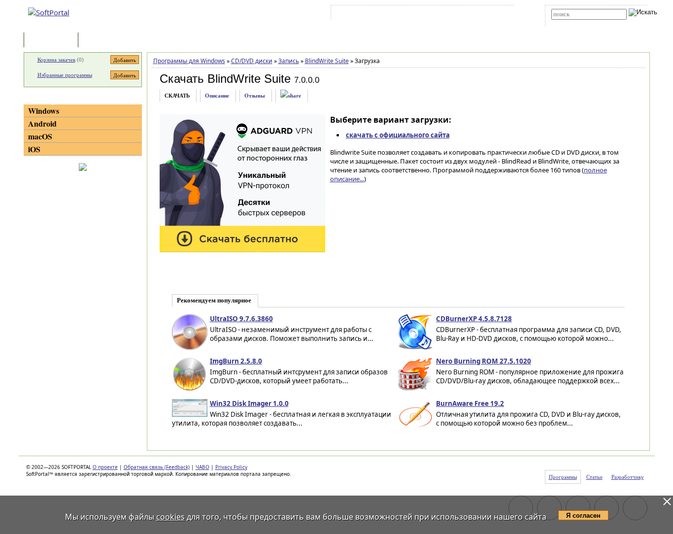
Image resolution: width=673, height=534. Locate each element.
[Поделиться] (290, 96)
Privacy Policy (231, 467)
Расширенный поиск (579, 23)
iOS (34, 149)
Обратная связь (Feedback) (157, 467)
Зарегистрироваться (418, 14)
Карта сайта (469, 14)
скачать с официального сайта (398, 135)
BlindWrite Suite (327, 61)
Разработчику (627, 477)
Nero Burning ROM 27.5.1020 (483, 361)
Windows (43, 110)
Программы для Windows (189, 61)
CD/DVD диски (251, 61)
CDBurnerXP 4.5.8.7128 (474, 318)
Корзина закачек (56, 60)
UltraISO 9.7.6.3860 (241, 318)
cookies (170, 516)
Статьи (102, 40)
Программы (53, 40)
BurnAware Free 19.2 (470, 403)
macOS (40, 136)
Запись (288, 61)
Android (42, 123)
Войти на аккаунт (362, 14)
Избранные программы (64, 75)
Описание (217, 96)
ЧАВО (202, 467)
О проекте (105, 467)
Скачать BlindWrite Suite (225, 78)
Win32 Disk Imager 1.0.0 (249, 403)
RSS (499, 14)
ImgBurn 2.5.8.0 (236, 361)
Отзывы (254, 96)
